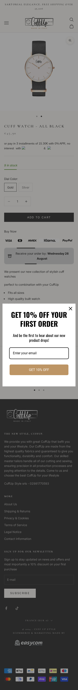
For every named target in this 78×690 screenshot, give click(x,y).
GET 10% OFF (39, 370)
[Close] (71, 309)
